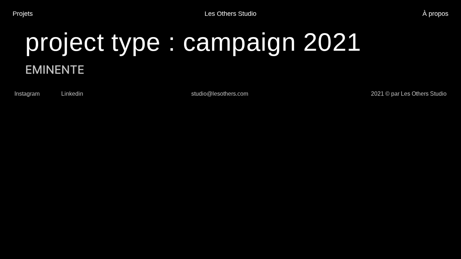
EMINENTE (54, 70)
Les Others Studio (230, 13)
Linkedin (72, 94)
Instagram (27, 94)
